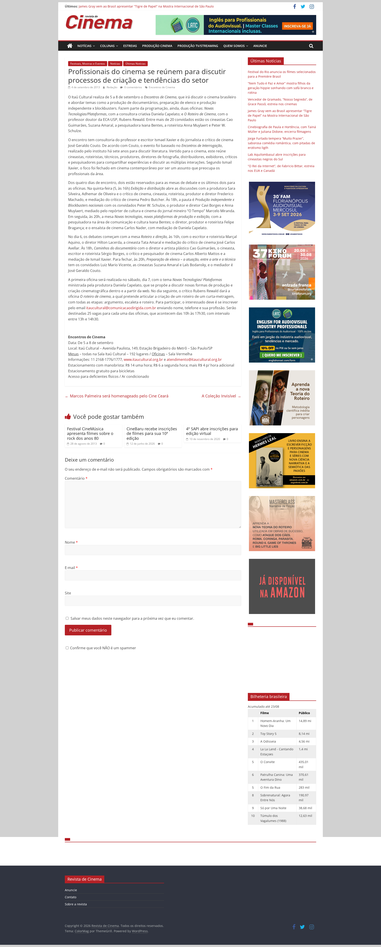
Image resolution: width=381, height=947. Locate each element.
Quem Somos (234, 46)
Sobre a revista (76, 904)
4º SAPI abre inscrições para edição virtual (212, 431)
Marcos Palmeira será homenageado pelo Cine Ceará (116, 396)
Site (68, 593)
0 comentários (133, 87)
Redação (112, 87)
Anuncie (260, 46)
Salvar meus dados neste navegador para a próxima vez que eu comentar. (132, 618)
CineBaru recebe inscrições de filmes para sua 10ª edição (152, 433)
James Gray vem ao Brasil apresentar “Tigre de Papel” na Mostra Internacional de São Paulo (146, 6)
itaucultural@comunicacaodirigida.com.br (121, 307)
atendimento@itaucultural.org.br (194, 359)
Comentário (76, 478)
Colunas (107, 46)
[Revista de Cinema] (70, 46)
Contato (70, 897)
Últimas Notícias (135, 64)
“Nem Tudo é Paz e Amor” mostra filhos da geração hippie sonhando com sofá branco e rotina (281, 88)
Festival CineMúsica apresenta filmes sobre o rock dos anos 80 (90, 433)
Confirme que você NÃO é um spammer (102, 648)
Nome (71, 542)
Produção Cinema (157, 46)
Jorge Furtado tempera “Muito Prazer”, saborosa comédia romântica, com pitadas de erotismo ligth (281, 143)
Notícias (84, 46)
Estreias (130, 46)
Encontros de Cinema (162, 87)
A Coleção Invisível (221, 396)
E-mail (71, 567)
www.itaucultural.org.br (143, 359)
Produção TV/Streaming (197, 46)
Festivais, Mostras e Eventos (87, 64)
